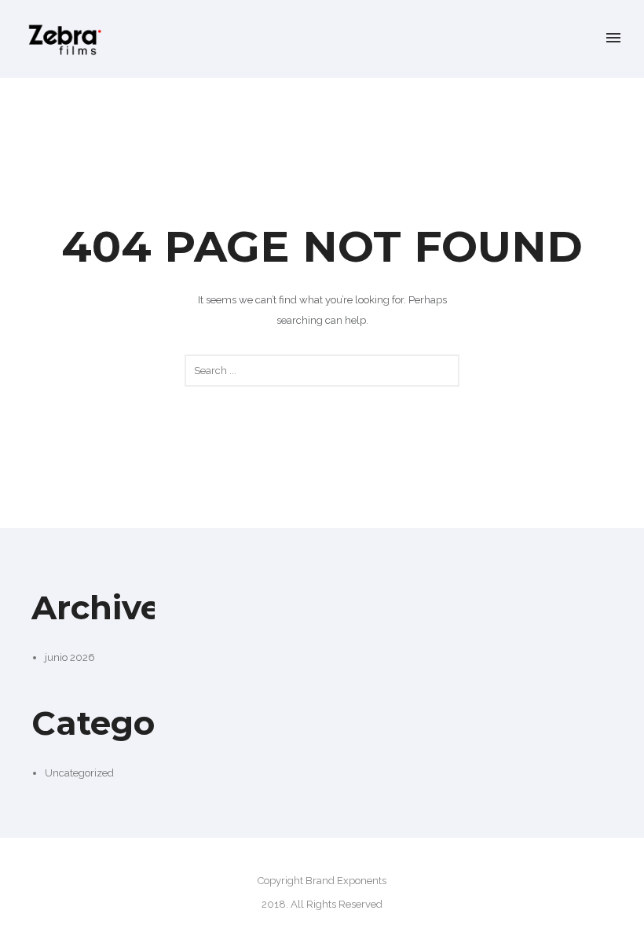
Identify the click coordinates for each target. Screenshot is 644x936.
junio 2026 (70, 657)
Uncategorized (79, 773)
